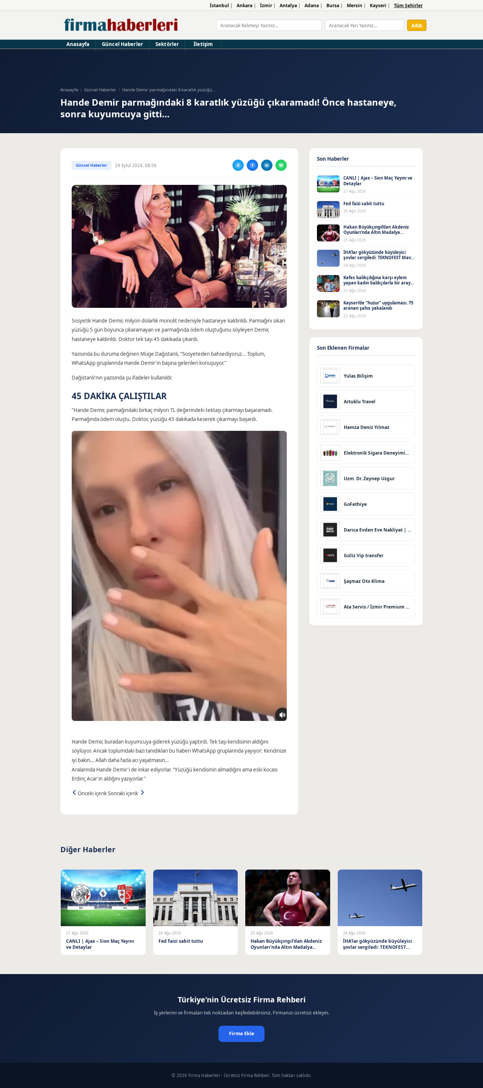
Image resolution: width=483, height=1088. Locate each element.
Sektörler (167, 44)
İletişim (203, 44)
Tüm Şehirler (408, 5)
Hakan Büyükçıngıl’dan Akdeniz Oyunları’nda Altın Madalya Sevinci (376, 232)
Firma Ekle (241, 1033)
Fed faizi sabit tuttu (363, 203)
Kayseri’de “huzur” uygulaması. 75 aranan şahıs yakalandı (378, 305)
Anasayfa (77, 44)
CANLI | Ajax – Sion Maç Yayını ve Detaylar (377, 180)
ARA (416, 25)
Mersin (354, 5)
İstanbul (219, 5)
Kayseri (378, 5)
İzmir (266, 5)
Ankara (244, 5)
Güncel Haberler (122, 44)
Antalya (288, 5)
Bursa (332, 5)
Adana (312, 5)
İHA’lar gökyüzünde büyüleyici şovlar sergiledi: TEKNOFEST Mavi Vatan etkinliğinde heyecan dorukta (377, 260)
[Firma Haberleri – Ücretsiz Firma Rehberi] (121, 25)
